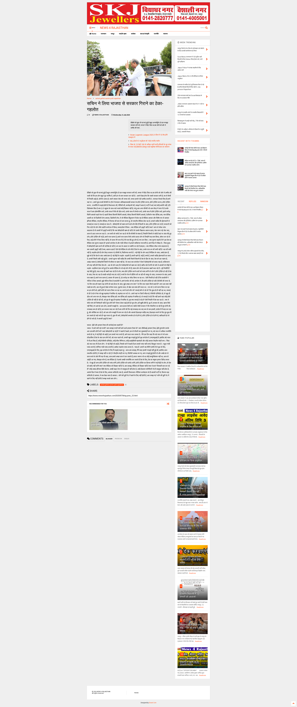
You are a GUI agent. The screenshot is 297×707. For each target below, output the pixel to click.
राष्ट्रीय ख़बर (122, 34)
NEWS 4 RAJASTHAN (114, 28)
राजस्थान (103, 34)
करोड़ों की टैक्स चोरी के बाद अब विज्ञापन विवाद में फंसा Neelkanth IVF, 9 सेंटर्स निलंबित (196, 150)
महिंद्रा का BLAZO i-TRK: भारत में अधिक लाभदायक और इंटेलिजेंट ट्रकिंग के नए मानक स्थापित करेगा (196, 163)
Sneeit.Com (152, 703)
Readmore (200, 369)
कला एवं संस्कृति (144, 34)
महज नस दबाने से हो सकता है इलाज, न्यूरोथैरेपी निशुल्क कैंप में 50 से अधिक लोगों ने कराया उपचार (195, 176)
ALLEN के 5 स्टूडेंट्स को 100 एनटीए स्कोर (145, 141)
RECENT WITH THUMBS (188, 141)
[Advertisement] (106, 135)
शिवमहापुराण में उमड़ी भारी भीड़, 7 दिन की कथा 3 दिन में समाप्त (192, 627)
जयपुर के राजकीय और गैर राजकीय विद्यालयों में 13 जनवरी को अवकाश (190, 593)
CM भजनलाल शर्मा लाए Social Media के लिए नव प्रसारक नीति (191, 525)
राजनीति (156, 34)
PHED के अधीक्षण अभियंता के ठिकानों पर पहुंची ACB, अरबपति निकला (192, 661)
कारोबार (133, 34)
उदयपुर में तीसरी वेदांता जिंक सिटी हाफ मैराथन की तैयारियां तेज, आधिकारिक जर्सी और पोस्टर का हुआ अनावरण (195, 188)
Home (93, 34)
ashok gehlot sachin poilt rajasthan (108, 98)
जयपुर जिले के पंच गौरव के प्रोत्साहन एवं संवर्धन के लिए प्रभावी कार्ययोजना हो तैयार (191, 357)
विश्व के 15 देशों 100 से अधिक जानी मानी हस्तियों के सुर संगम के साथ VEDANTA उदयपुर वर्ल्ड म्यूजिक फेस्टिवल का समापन (149, 145)
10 (181, 654)
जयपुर (112, 34)
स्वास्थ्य (165, 34)
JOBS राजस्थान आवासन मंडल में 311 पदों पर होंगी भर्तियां (190, 559)
